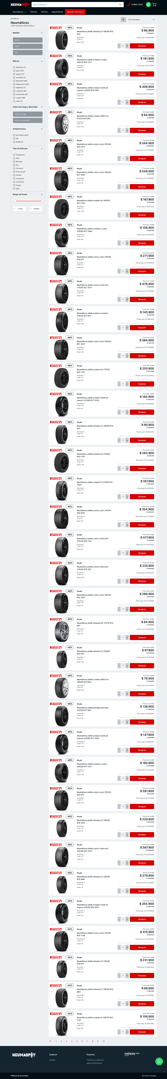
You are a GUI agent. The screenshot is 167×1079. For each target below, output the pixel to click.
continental (21, 94)
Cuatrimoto (20, 182)
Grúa (17, 189)
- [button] (119, 46)
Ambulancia (20, 155)
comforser (21, 91)
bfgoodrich (21, 81)
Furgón (18, 185)
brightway (20, 88)
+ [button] (127, 46)
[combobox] (78, 4)
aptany (20, 74)
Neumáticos (18, 12)
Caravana (19, 168)
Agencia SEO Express (94, 1063)
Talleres (33, 12)
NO (17, 139)
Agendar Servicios (75, 12)
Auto (17, 158)
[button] (28, 32)
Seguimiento (57, 12)
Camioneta (20, 178)
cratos (19, 101)
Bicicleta (19, 162)
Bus (17, 165)
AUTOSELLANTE (22, 135)
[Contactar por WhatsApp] (159, 1061)
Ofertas (44, 12)
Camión (19, 175)
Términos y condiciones (95, 1060)
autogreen (21, 77)
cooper (20, 98)
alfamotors (21, 67)
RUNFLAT (19, 142)
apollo (20, 71)
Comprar (142, 46)
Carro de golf (20, 172)
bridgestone (22, 84)
